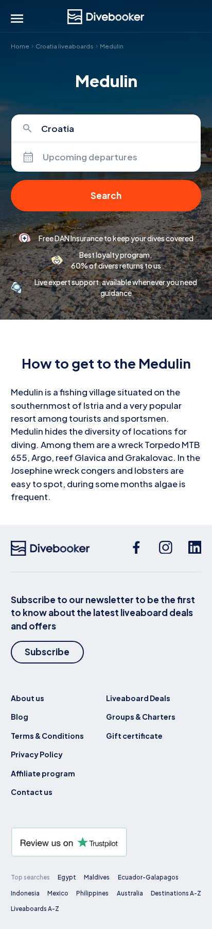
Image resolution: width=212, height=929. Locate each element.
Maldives (97, 877)
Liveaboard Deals (138, 698)
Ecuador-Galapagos (148, 877)
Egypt (67, 877)
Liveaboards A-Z (35, 909)
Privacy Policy (37, 754)
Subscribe (47, 651)
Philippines (92, 893)
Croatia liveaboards (65, 46)
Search (106, 195)
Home (20, 46)
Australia (130, 893)
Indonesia (25, 893)
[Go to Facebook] (136, 548)
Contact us (31, 792)
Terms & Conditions (47, 735)
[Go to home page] (106, 16)
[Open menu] (17, 18)
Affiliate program (43, 773)
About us (27, 698)
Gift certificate (134, 735)
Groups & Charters (140, 716)
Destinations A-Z (176, 893)
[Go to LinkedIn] (195, 548)
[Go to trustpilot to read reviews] (106, 842)
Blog (19, 716)
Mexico (57, 893)
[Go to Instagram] (165, 548)
